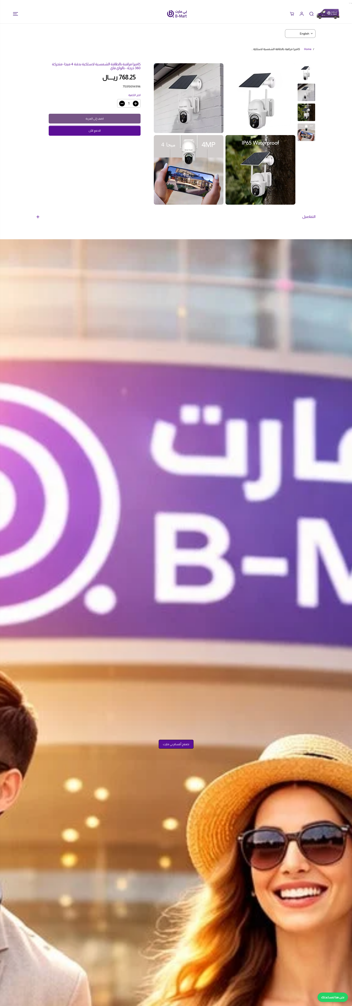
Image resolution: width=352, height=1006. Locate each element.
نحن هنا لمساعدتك (332, 997)
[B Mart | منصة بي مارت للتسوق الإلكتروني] (177, 14)
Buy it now (94, 130)
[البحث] (311, 13)
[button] (14, 14)
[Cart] (291, 13)
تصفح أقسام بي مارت (176, 744)
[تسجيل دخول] (301, 13)
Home (307, 49)
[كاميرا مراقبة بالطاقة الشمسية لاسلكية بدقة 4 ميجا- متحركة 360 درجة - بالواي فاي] (260, 98)
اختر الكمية (134, 95)
